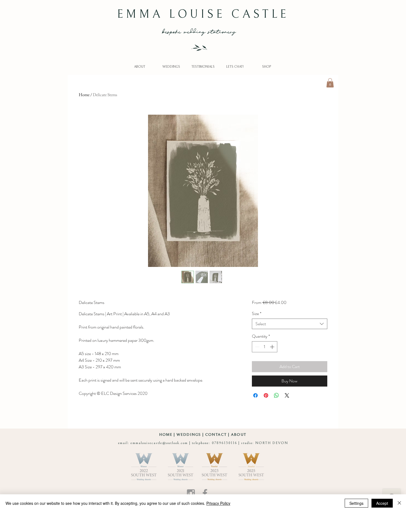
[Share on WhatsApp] (276, 395)
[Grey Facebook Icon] (204, 493)
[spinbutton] (264, 347)
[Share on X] (287, 395)
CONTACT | (218, 434)
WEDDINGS (188, 434)
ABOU (237, 434)
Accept (382, 503)
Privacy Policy (218, 503)
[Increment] (272, 347)
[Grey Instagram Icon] (190, 493)
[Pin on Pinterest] (266, 395)
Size (256, 313)
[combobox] (289, 324)
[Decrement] (256, 347)
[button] (330, 82)
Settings (356, 503)
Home (84, 95)
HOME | (167, 434)
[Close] (399, 503)
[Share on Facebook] (255, 395)
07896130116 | (226, 443)
